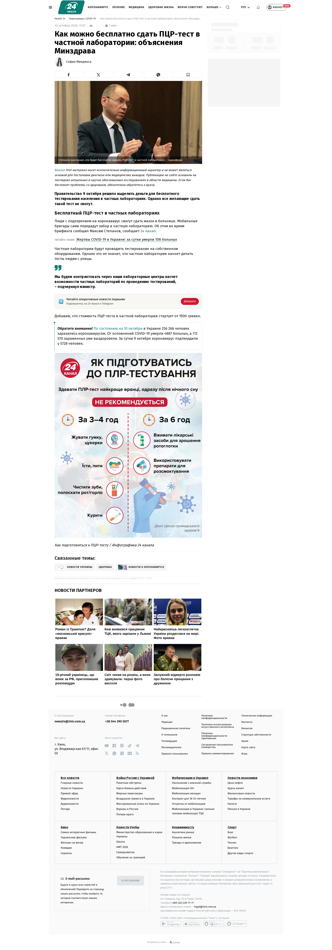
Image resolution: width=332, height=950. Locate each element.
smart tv (213, 923)
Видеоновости (70, 798)
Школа (120, 841)
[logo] (71, 7)
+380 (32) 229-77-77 (182, 902)
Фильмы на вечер (72, 842)
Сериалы (66, 853)
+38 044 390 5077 (117, 721)
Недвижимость (183, 827)
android (170, 923)
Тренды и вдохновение (186, 842)
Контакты (246, 722)
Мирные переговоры (129, 793)
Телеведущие (169, 741)
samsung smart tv (236, 923)
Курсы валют (236, 788)
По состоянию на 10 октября (118, 328)
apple (192, 923)
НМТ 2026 (122, 847)
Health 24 (60, 18)
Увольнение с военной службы (191, 782)
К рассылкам (130, 880)
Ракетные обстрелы (128, 782)
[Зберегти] (188, 75)
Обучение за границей (130, 857)
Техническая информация (256, 716)
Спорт (232, 827)
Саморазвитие (125, 852)
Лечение (118, 7)
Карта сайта (248, 747)
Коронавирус (98, 7)
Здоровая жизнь (161, 7)
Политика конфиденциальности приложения (214, 736)
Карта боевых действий (131, 788)
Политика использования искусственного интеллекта (217, 725)
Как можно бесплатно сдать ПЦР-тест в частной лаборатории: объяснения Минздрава (151, 18)
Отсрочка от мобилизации (188, 803)
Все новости (70, 778)
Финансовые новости (241, 793)
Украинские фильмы (74, 837)
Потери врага (125, 814)
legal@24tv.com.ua (205, 906)
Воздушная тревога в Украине (135, 798)
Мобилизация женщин (186, 793)
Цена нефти (235, 782)
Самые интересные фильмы (78, 832)
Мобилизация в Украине (190, 778)
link (106, 745)
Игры (244, 754)
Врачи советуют (190, 7)
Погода (65, 809)
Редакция (167, 722)
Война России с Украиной (135, 778)
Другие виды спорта (240, 853)
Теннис (232, 842)
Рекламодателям (171, 747)
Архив (244, 741)
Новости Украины (72, 788)
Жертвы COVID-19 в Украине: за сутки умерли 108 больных (126, 239)
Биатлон (233, 847)
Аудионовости (70, 803)
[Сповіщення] (258, 7)
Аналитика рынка (183, 832)
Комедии (66, 847)
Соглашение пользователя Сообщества (217, 746)
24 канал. (148, 231)
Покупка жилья (181, 837)
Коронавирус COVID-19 (82, 18)
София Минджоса (78, 61)
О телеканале (169, 735)
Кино (64, 827)
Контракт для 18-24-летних (189, 798)
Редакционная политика (175, 728)
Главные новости (72, 782)
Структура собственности (256, 735)
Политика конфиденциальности (214, 717)
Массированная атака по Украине (137, 803)
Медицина (136, 7)
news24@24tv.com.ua (70, 721)
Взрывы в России (127, 809)
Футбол (232, 837)
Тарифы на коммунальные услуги (249, 798)
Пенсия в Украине (239, 809)
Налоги (232, 803)
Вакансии (246, 728)
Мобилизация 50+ (183, 788)
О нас (164, 716)
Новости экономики (242, 778)
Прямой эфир (69, 793)
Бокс (230, 832)
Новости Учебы (127, 827)
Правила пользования (174, 754)
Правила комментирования (217, 753)
